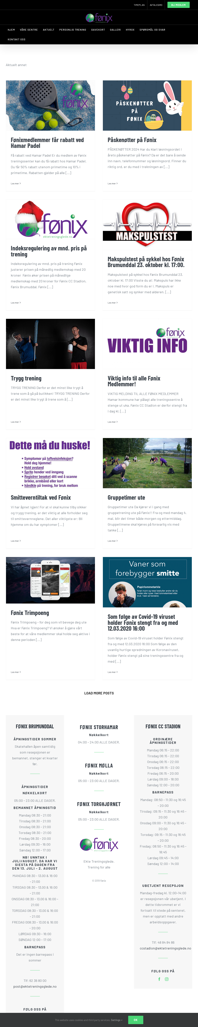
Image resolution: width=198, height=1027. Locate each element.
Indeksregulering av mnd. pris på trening (49, 251)
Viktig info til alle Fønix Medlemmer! (134, 381)
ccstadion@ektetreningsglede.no (163, 948)
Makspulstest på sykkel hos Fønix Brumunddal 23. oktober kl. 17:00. (146, 262)
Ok (136, 1020)
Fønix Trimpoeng (30, 612)
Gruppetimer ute (126, 497)
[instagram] (166, 979)
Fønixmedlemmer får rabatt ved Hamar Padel (47, 142)
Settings (116, 1020)
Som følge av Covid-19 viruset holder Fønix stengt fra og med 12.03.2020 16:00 (143, 622)
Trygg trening (26, 378)
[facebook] (159, 979)
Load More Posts (99, 693)
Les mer (15, 183)
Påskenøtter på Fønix (132, 139)
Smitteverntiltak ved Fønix (41, 497)
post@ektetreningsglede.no (35, 986)
